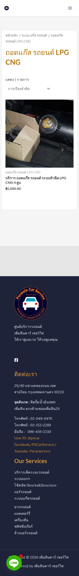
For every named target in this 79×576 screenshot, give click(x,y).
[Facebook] (16, 360)
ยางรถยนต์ (22, 507)
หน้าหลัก (11, 35)
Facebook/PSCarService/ (35, 444)
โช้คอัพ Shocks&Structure (35, 485)
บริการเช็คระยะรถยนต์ (31, 472)
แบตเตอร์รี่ (22, 513)
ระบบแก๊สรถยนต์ (27, 498)
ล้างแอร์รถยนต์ (25, 533)
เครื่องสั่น (21, 520)
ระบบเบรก (22, 478)
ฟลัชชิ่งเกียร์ (23, 526)
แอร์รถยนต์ (22, 492)
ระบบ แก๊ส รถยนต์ (34, 35)
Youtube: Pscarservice (32, 451)
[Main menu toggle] (70, 8)
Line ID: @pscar (27, 438)
